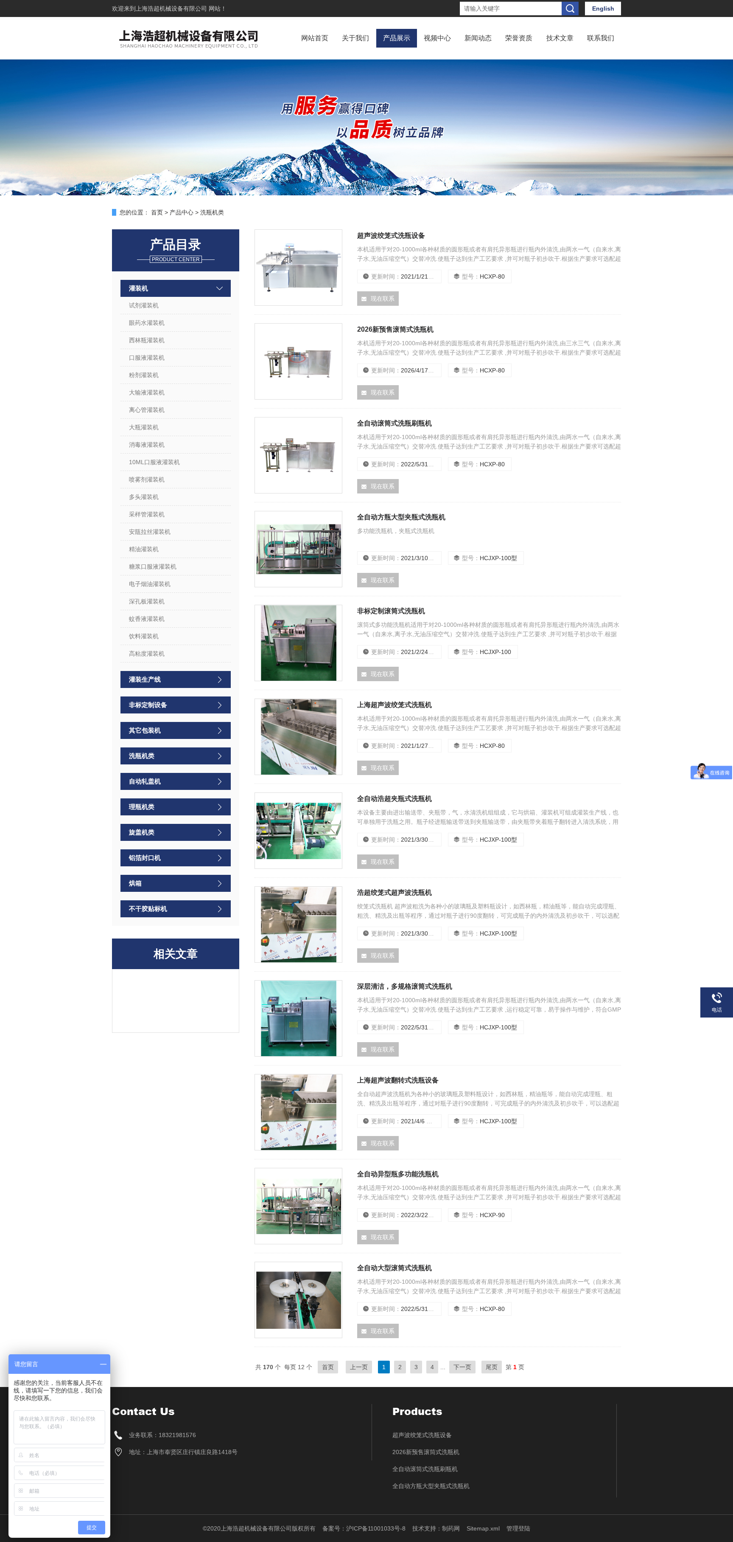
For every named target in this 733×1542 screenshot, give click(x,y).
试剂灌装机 (144, 305)
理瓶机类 (141, 806)
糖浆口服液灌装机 (152, 566)
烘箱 (135, 883)
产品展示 (396, 38)
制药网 (451, 1528)
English (603, 8)
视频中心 (437, 38)
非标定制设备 (148, 704)
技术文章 (560, 38)
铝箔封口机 (145, 857)
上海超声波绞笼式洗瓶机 (394, 704)
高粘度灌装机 (147, 653)
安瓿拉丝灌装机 (150, 531)
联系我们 (600, 38)
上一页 (359, 1367)
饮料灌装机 (144, 636)
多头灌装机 (144, 496)
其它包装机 (145, 730)
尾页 (492, 1367)
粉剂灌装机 (144, 375)
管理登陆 (518, 1528)
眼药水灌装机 (147, 322)
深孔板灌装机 (147, 601)
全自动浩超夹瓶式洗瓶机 (394, 798)
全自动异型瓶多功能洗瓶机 (398, 1174)
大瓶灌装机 (144, 427)
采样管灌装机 (147, 514)
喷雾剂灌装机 (147, 479)
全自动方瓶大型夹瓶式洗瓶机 (401, 517)
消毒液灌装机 (147, 444)
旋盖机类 (141, 832)
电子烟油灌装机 (150, 584)
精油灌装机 (144, 549)
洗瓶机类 (141, 755)
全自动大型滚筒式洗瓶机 (394, 1267)
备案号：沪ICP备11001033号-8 (364, 1528)
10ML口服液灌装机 (154, 462)
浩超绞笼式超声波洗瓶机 (394, 892)
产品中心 (181, 212)
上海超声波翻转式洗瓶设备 (398, 1080)
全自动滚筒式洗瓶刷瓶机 (394, 423)
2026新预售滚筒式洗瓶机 (395, 329)
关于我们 (355, 38)
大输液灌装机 (147, 392)
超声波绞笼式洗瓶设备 (391, 235)
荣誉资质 (518, 38)
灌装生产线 (145, 679)
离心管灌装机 (147, 409)
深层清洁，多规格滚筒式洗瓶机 (404, 986)
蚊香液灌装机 (147, 618)
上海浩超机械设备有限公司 (172, 8)
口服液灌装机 (147, 357)
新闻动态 (478, 38)
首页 (157, 212)
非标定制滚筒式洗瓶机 (391, 611)
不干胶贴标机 (148, 908)
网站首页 (314, 38)
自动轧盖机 (145, 781)
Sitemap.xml (483, 1528)
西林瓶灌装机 (147, 340)
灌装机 (138, 288)
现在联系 (382, 298)
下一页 (462, 1367)
